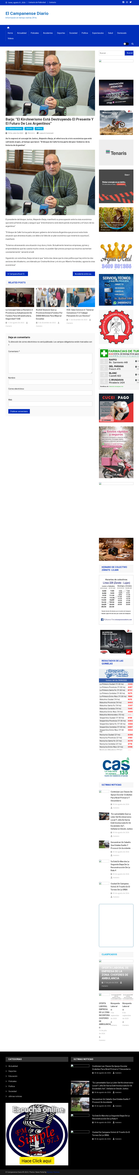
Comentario (14, 351)
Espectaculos (98, 33)
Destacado (122, 33)
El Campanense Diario (27, 13)
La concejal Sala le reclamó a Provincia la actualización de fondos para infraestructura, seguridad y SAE (19, 314)
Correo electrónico (16, 389)
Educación (13, 1076)
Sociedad (73, 33)
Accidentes (48, 33)
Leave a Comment (46, 133)
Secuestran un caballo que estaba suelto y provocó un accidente (121, 845)
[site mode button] (126, 44)
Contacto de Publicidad (37, 2)
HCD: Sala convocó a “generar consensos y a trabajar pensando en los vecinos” (80, 313)
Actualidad (21, 33)
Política (85, 33)
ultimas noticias (15, 1096)
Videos (11, 38)
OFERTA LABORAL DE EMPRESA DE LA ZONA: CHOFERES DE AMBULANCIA (115, 973)
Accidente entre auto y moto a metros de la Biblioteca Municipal (85, 274)
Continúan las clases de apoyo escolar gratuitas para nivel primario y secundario (121, 796)
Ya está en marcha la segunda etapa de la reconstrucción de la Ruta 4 (120, 866)
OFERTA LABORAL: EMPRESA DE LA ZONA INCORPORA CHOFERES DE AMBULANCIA (104, 1013)
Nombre (11, 378)
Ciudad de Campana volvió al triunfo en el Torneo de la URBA (120, 887)
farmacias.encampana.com (116, 386)
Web (10, 400)
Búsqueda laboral (115, 1004)
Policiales (35, 33)
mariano (31, 133)
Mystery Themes (53, 1172)
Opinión (29, 128)
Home (10, 33)
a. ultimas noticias (14, 128)
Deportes (61, 33)
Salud (110, 33)
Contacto (52, 2)
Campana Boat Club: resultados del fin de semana (18, 274)
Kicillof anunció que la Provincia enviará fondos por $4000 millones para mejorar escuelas (49, 314)
